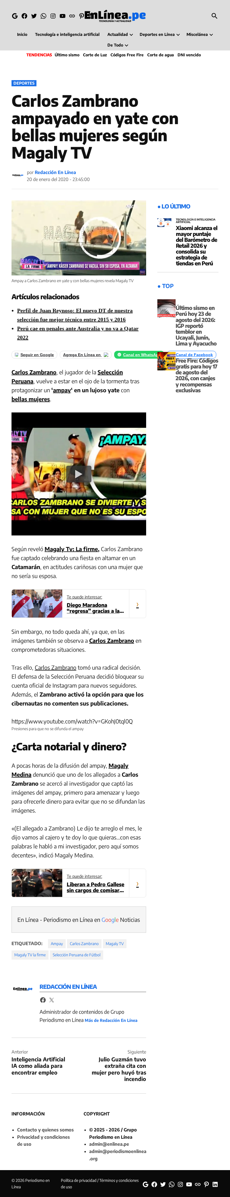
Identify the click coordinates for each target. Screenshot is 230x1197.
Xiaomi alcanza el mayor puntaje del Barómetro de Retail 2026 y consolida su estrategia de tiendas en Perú (196, 245)
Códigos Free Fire (127, 54)
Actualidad (117, 34)
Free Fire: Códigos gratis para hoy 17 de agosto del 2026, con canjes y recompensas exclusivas (197, 375)
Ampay (57, 943)
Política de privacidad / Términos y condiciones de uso (100, 1183)
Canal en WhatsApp (142, 354)
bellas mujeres (31, 398)
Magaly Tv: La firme (71, 548)
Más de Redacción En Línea (111, 1020)
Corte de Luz (95, 54)
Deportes (23, 83)
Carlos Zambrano (34, 371)
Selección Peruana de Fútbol (76, 954)
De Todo (115, 45)
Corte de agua (160, 54)
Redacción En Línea (55, 172)
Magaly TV (115, 943)
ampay (62, 389)
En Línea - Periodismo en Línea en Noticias (78, 919)
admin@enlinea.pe (109, 1144)
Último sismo (67, 54)
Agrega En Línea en (82, 354)
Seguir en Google (37, 354)
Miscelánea (197, 34)
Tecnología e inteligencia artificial (67, 34)
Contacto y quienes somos (45, 1130)
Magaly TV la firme (30, 954)
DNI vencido (189, 54)
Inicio (22, 34)
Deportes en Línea (157, 34)
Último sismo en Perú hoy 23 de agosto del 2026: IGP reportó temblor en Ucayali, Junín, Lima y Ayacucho (196, 325)
